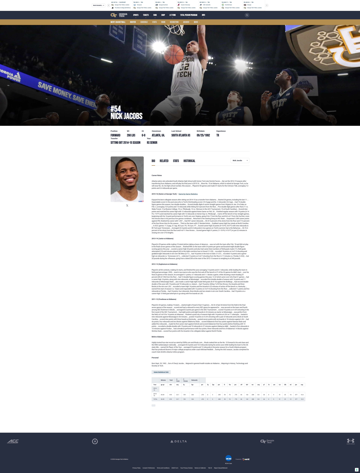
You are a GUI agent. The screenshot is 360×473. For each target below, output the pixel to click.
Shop (163, 15)
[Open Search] (247, 15)
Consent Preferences (149, 468)
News (163, 22)
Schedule (144, 22)
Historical (189, 161)
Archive (186, 22)
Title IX (210, 468)
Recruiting (174, 22)
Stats (154, 22)
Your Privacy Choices (186, 468)
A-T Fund (173, 15)
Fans (155, 15)
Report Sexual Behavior (221, 468)
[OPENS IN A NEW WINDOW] (127, 205)
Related (164, 161)
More (196, 22)
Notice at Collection (200, 468)
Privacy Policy (136, 468)
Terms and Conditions (163, 468)
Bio (153, 161)
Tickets (146, 15)
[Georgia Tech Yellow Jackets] (119, 15)
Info (203, 15)
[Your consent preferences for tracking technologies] (356, 469)
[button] (108, 5)
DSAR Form (175, 468)
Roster (133, 22)
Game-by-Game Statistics (188, 194)
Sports (135, 15)
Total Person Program (188, 15)
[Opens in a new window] (13, 441)
